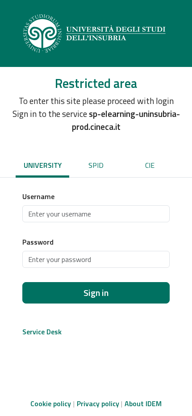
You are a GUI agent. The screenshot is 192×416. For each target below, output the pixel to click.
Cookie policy (50, 403)
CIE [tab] (149, 165)
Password (38, 242)
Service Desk (42, 331)
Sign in (96, 293)
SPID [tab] (96, 165)
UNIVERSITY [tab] (43, 165)
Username (38, 196)
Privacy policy (98, 403)
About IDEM (143, 403)
